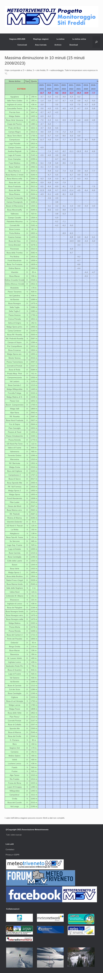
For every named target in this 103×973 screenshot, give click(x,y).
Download (73, 45)
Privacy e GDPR (12, 855)
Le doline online (79, 39)
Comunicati (22, 45)
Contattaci (10, 849)
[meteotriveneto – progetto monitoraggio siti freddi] (51, 16)
